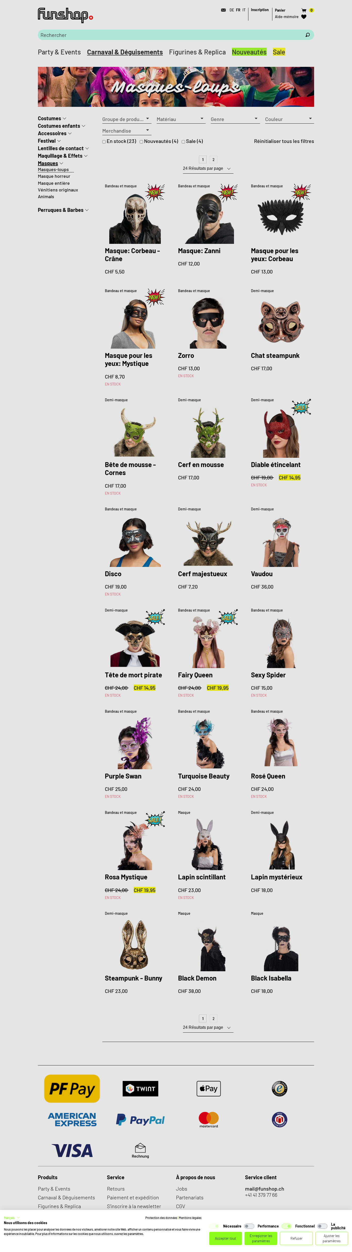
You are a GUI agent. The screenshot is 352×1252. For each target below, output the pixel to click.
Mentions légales (190, 1217)
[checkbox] (214, 1226)
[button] (12, 1218)
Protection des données (161, 1217)
